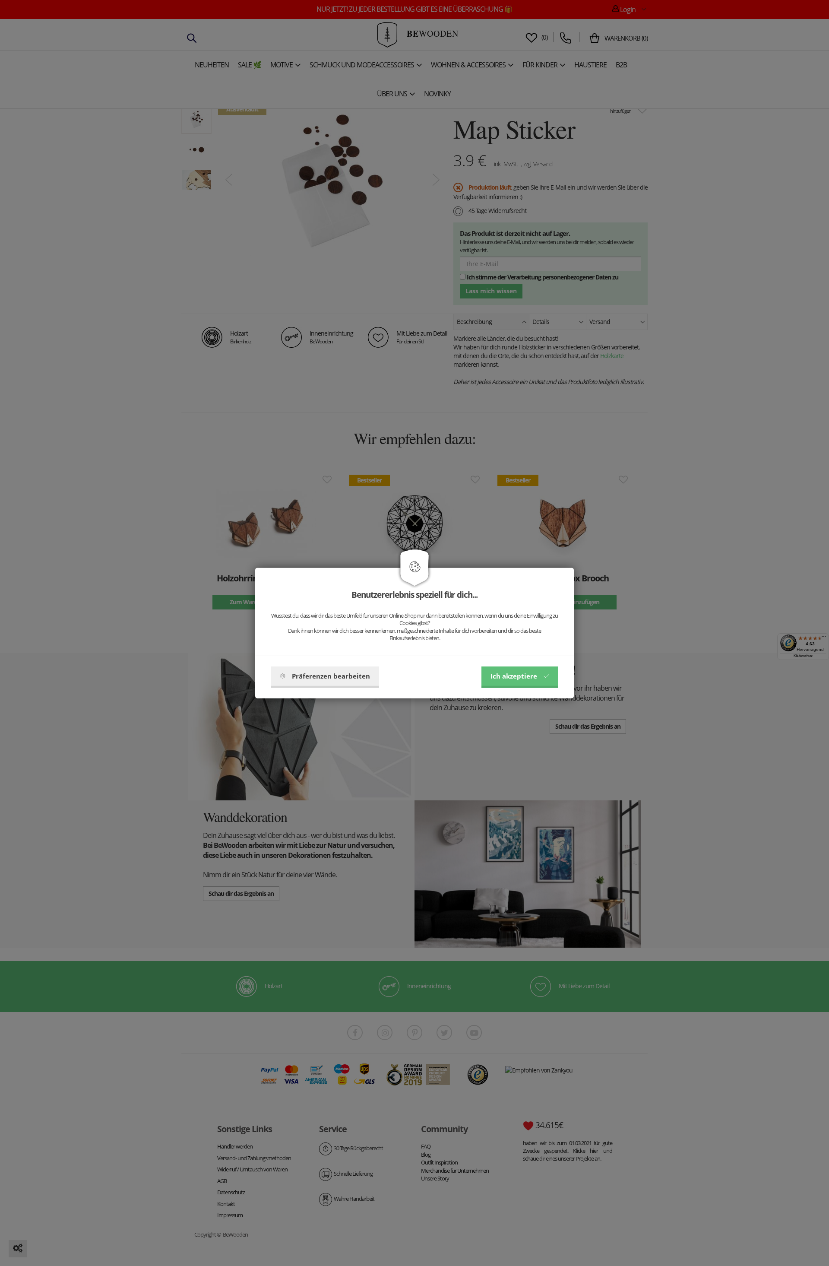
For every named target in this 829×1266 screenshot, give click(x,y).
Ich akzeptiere (513, 676)
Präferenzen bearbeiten (331, 676)
